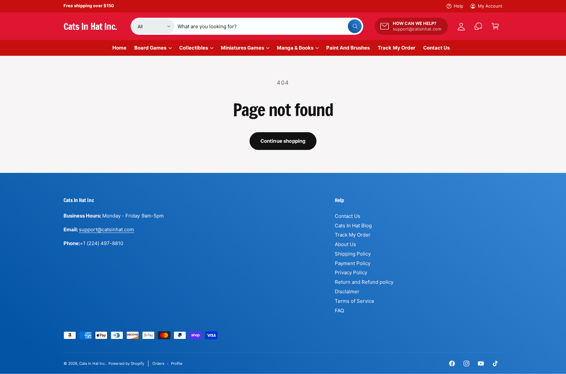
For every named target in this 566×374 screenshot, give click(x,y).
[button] (495, 26)
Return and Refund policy (364, 282)
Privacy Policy (351, 272)
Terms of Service (354, 301)
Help (458, 6)
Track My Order (352, 235)
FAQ (339, 310)
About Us (345, 244)
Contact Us (347, 216)
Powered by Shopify (126, 363)
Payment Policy (352, 263)
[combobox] (269, 26)
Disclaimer (347, 291)
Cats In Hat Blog (353, 225)
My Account (490, 6)
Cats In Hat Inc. (92, 363)
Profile (176, 363)
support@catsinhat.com (106, 229)
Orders (158, 363)
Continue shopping (283, 141)
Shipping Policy (353, 254)
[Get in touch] (478, 26)
